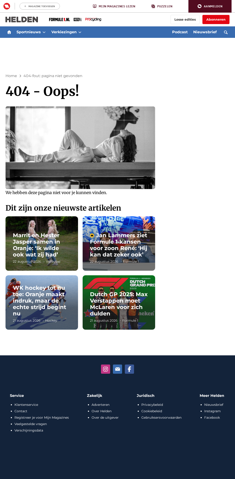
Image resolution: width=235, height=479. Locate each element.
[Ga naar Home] (9, 32)
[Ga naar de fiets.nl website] (78, 19)
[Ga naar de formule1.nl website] (59, 19)
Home (11, 76)
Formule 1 (131, 261)
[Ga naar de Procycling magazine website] (93, 19)
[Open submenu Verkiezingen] (80, 32)
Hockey (51, 320)
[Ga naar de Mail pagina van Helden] (117, 369)
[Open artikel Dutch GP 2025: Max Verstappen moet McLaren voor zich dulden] (119, 302)
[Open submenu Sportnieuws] (44, 32)
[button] (210, 6)
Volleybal (53, 261)
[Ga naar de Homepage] (22, 19)
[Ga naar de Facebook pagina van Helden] (129, 369)
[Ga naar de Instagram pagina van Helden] (105, 369)
